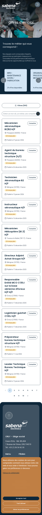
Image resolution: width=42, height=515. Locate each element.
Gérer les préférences (21, 509)
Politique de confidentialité (11, 473)
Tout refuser (21, 503)
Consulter (32, 123)
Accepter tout (21, 498)
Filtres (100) (22, 105)
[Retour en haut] (9, 415)
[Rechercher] (38, 113)
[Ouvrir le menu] (37, 4)
